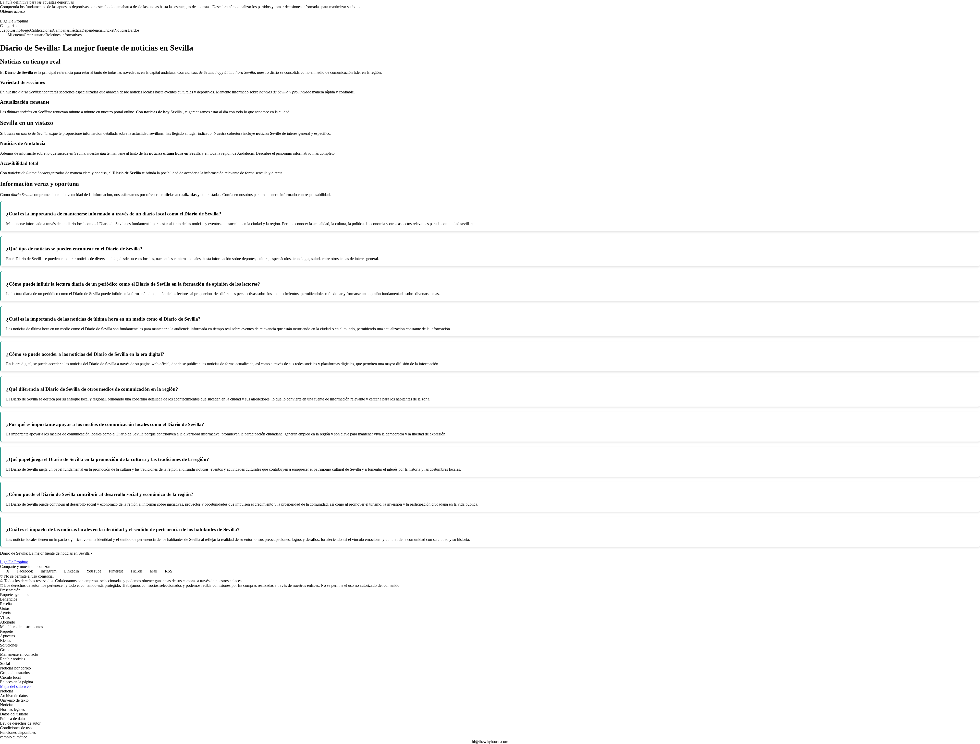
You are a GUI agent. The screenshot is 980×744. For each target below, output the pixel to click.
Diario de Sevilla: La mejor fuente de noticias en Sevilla (45, 553)
